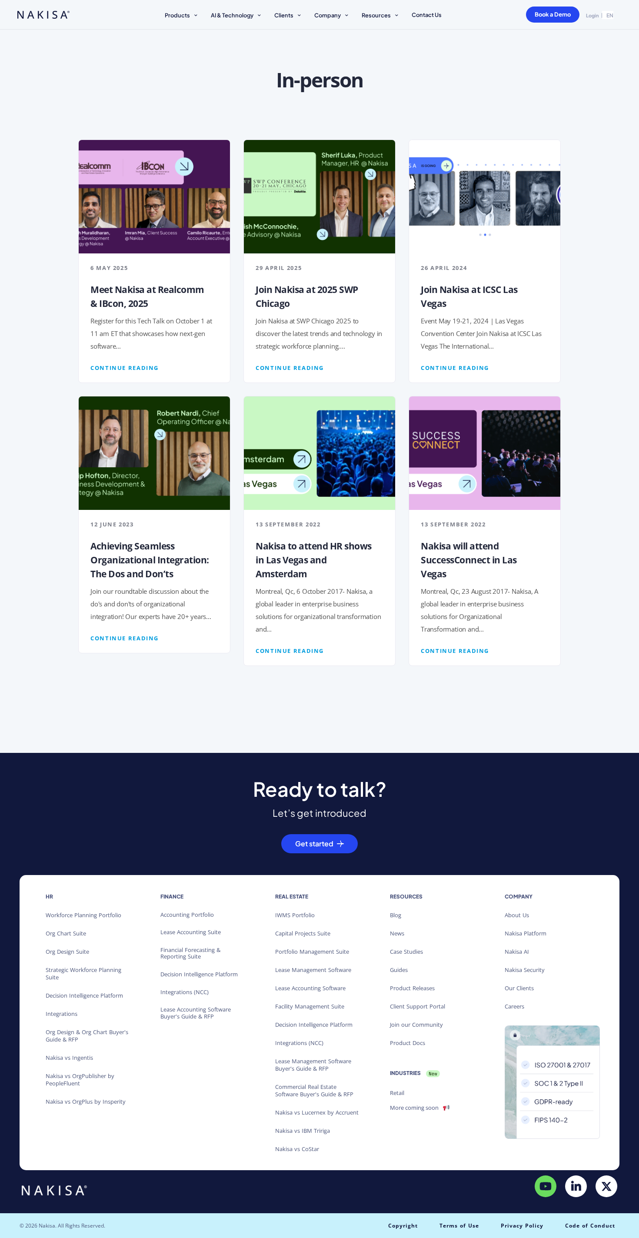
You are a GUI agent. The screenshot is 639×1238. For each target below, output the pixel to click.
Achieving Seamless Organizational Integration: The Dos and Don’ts (149, 560)
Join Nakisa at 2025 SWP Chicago (307, 296)
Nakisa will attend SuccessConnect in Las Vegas (469, 560)
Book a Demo (553, 14)
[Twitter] (606, 1186)
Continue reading (124, 368)
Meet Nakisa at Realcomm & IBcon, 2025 (147, 296)
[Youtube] (545, 1186)
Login (592, 15)
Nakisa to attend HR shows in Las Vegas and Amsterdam (314, 560)
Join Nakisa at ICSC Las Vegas (469, 296)
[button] (182, 16)
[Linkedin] (576, 1186)
